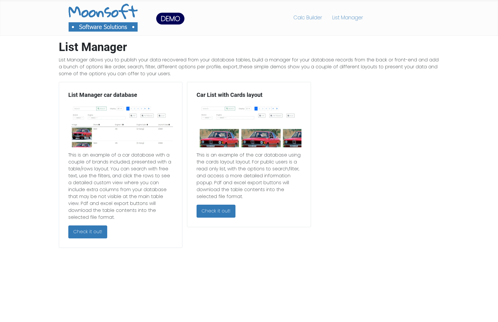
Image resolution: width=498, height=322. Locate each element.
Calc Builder (307, 17)
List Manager (347, 17)
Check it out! (87, 231)
